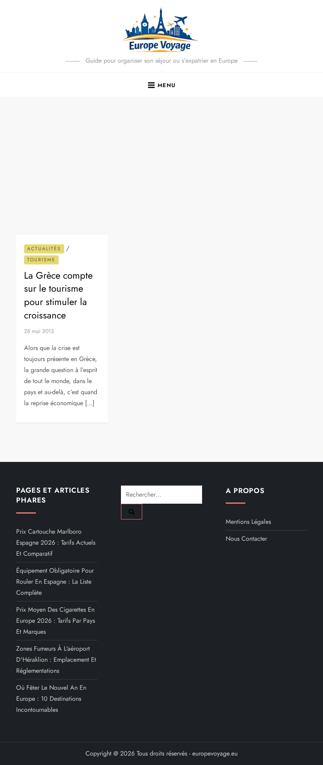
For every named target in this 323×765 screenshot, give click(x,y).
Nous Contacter (246, 538)
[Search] (131, 511)
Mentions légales (248, 521)
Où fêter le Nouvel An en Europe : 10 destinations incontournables (51, 698)
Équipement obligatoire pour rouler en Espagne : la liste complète (55, 581)
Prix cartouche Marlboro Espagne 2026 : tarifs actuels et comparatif (55, 542)
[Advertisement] (161, 156)
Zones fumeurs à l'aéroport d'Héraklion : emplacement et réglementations (56, 659)
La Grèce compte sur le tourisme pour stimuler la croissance (58, 295)
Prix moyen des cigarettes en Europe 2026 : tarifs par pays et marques (55, 620)
